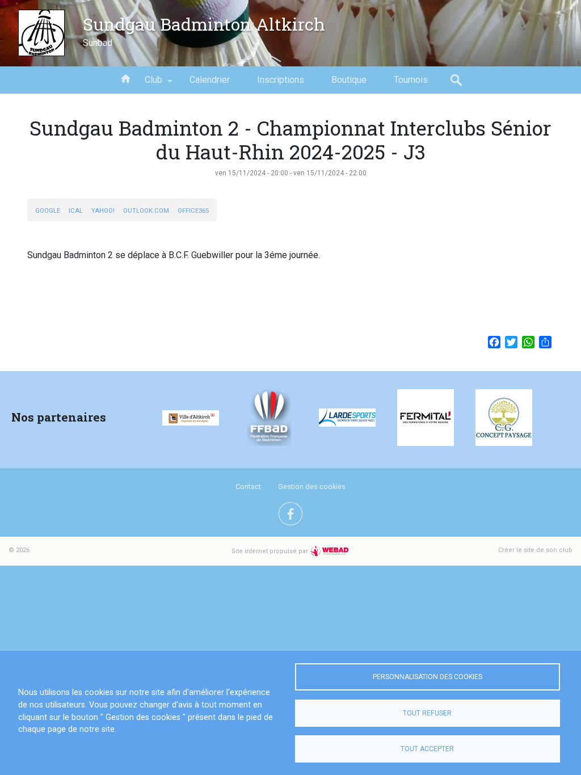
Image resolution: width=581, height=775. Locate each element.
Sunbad (97, 42)
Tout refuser (427, 713)
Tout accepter (427, 749)
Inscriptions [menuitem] (280, 79)
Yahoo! (103, 210)
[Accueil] (41, 33)
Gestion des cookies (312, 486)
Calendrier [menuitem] (210, 79)
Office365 (193, 210)
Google (47, 210)
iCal (76, 210)
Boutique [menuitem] (349, 79)
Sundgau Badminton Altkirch (204, 23)
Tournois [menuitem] (411, 79)
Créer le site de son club (535, 550)
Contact (248, 486)
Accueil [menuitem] (125, 77)
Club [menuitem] (146, 84)
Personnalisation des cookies (427, 677)
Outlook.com (146, 210)
